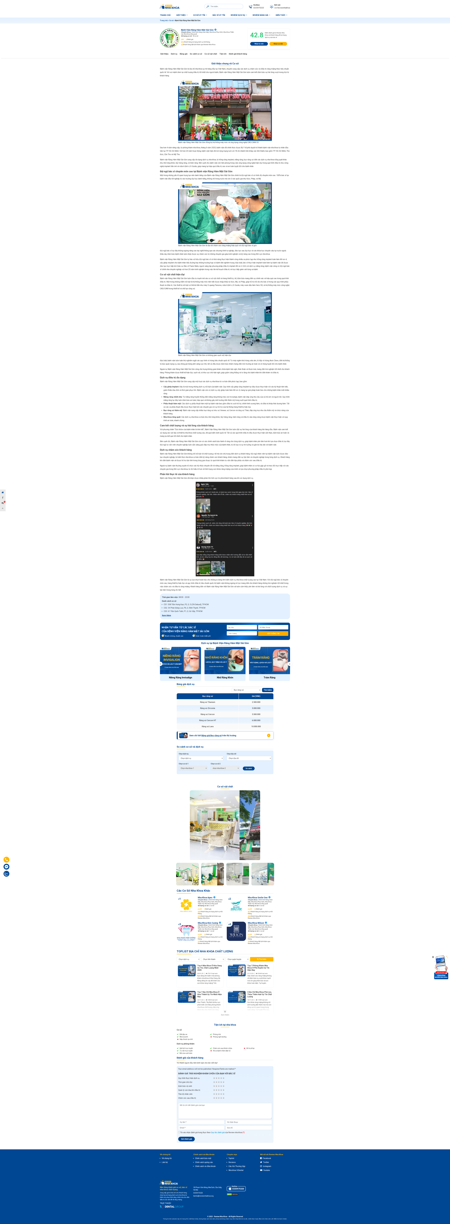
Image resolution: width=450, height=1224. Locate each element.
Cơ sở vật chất (210, 54)
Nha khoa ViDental (236, 1170)
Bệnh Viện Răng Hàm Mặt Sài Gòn (197, 30)
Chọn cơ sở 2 (215, 764)
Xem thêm (166, 615)
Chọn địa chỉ (231, 754)
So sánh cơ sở (196, 54)
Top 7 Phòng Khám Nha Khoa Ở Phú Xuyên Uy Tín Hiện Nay (258, 968)
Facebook (267, 1158)
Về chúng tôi (167, 1158)
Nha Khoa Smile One (258, 897)
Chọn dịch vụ (184, 754)
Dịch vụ (174, 54)
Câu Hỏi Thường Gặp (237, 1166)
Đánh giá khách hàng (238, 54)
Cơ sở (171, 20)
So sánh (249, 768)
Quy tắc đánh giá (218, 1132)
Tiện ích (222, 54)
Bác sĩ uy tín (219, 15)
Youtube (266, 1170)
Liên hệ (165, 1162)
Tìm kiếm (268, 690)
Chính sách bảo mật (203, 1158)
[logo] (170, 6)
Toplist (231, 1158)
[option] (180, 664)
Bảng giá (183, 54)
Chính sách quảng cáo (204, 1162)
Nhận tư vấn (259, 44)
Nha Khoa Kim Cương (208, 923)
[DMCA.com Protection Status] (232, 1194)
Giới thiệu (181, 15)
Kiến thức (281, 15)
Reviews (232, 1162)
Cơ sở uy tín (199, 15)
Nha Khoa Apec (205, 897)
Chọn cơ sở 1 (183, 764)
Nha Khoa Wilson (256, 923)
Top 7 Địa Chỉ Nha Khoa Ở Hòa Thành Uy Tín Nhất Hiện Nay (209, 994)
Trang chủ (165, 15)
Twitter (266, 1162)
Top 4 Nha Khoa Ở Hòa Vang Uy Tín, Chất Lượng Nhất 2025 (209, 968)
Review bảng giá (261, 15)
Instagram (267, 1166)
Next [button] (290, 664)
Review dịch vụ (238, 15)
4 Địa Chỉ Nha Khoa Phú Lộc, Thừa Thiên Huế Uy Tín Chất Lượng (259, 994)
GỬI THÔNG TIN (273, 633)
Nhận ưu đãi (278, 44)
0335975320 (238, 1188)
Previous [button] (160, 664)
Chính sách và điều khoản (205, 1166)
